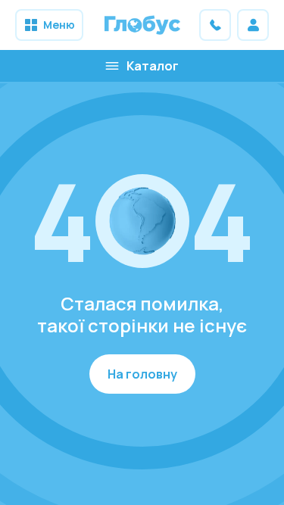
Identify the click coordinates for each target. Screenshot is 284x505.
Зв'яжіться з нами (215, 25)
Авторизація (253, 25)
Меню (59, 24)
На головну (142, 374)
